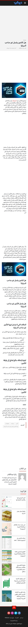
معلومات (7, 423)
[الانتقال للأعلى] (14, 607)
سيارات (12, 423)
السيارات (14, 101)
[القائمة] (25, 3)
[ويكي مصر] (18, 3)
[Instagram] (12, 613)
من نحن (21, 617)
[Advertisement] (14, 23)
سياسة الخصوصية (14, 620)
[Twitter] (15, 613)
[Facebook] (19, 613)
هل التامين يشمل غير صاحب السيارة (11, 426)
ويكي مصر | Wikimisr (9, 617)
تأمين (17, 423)
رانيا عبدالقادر (21, 48)
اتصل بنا (17, 617)
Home (24, 40)
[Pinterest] (8, 613)
